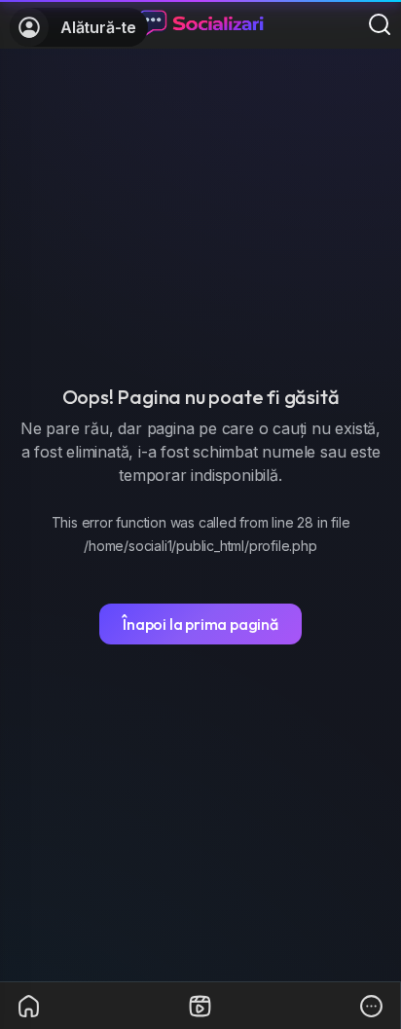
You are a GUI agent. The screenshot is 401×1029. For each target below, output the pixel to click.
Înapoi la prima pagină (200, 624)
